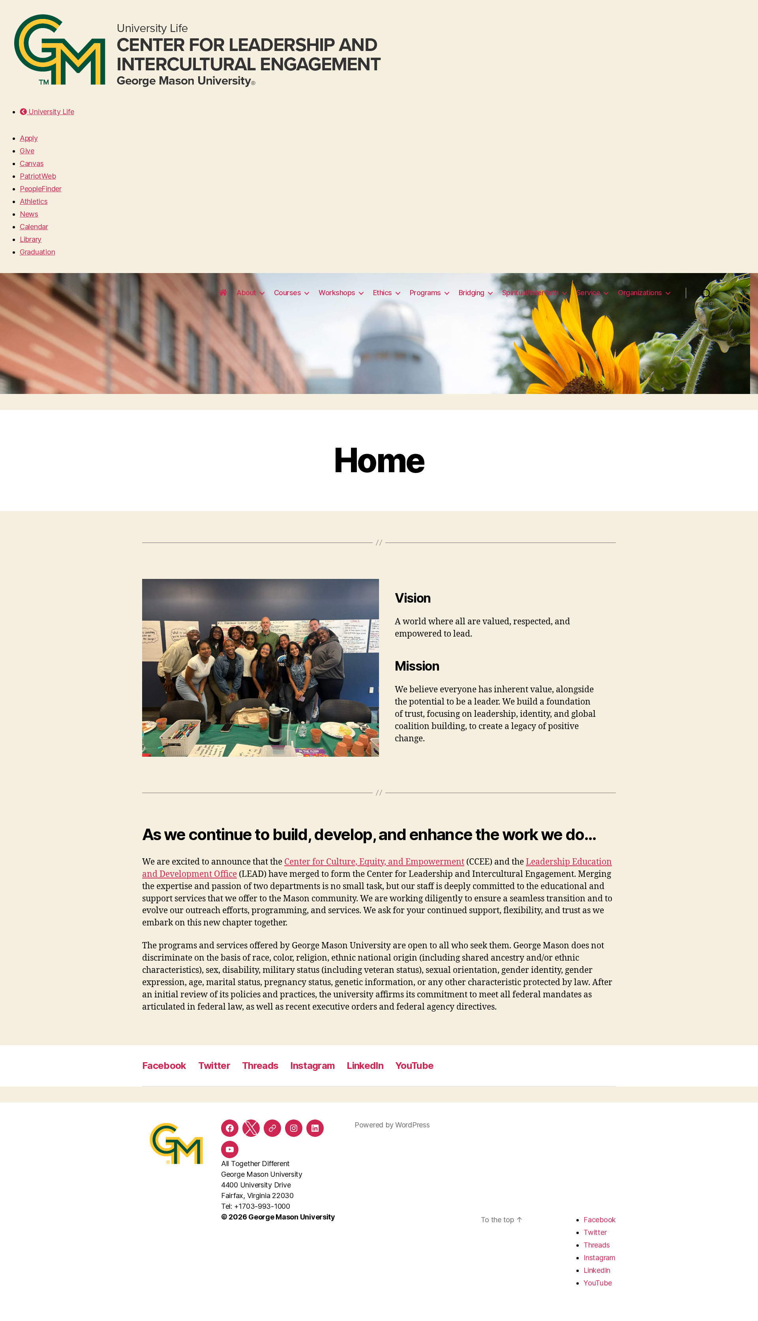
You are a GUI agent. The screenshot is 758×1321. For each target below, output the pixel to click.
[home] (223, 292)
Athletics (34, 201)
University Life (50, 111)
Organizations (640, 292)
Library (30, 239)
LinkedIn (365, 1065)
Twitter (214, 1065)
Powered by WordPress (392, 1125)
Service (588, 292)
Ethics (382, 292)
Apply (29, 138)
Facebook (164, 1065)
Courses (287, 292)
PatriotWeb (38, 176)
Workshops (337, 292)
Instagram (312, 1065)
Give (27, 151)
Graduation (37, 252)
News (29, 214)
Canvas (31, 163)
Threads (260, 1065)
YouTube (414, 1065)
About (246, 292)
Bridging (471, 292)
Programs (425, 292)
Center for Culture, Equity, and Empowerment (374, 862)
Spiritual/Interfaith (530, 292)
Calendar (34, 226)
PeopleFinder (41, 189)
